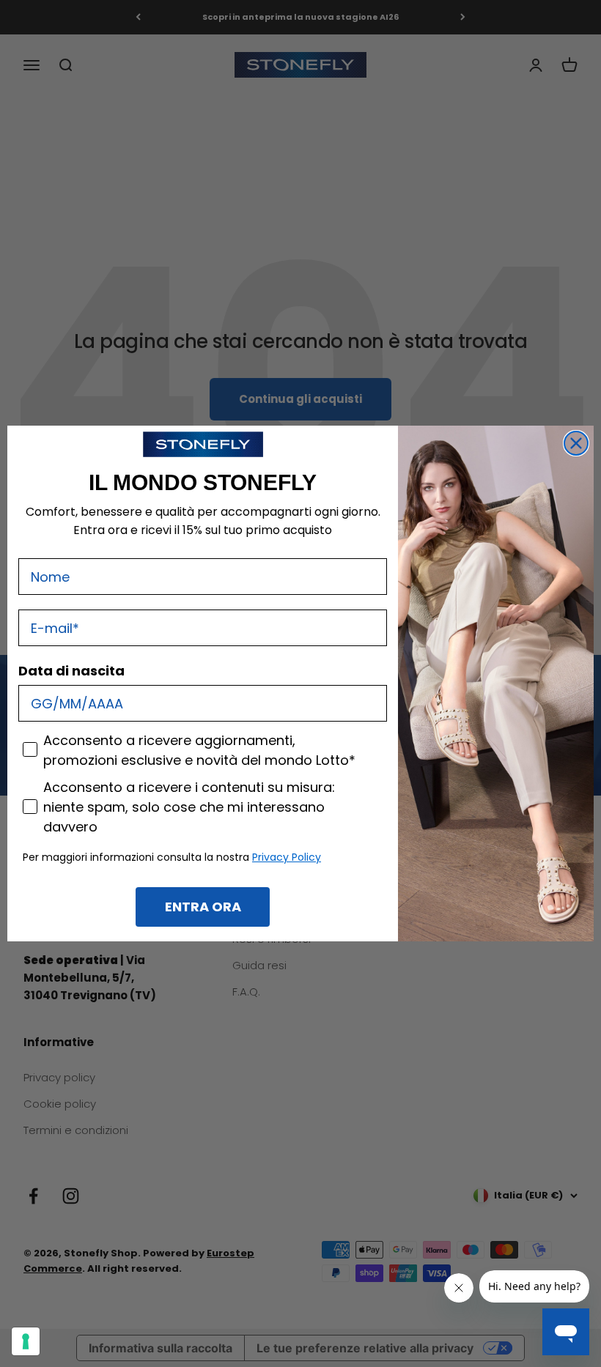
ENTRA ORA (203, 906)
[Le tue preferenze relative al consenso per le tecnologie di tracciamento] (26, 1341)
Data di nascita (71, 671)
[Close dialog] (576, 443)
